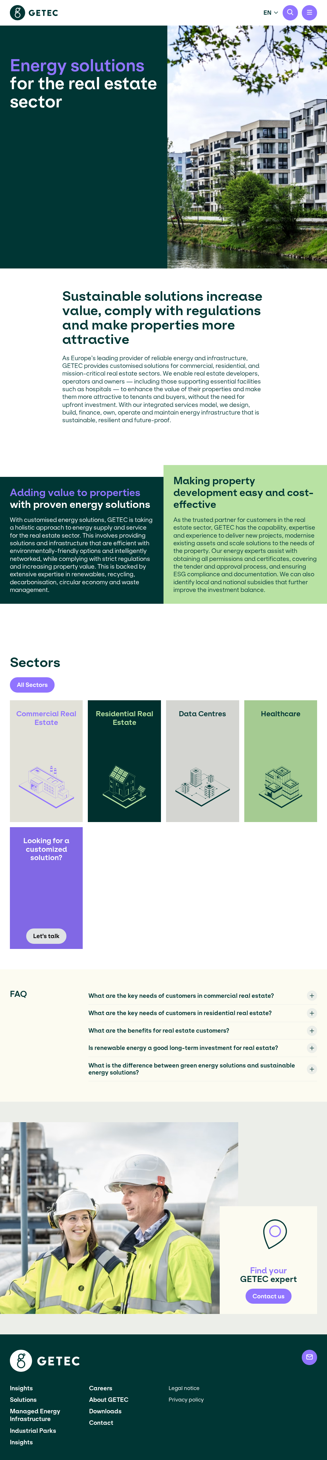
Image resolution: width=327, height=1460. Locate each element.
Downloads (105, 1411)
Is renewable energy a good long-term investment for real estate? (183, 1048)
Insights (21, 1388)
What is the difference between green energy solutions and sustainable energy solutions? (191, 1069)
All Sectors (32, 684)
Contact (101, 1422)
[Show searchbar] (290, 12)
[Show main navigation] (309, 12)
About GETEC (108, 1399)
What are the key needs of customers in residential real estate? (180, 1013)
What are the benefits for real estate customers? (158, 1030)
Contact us (269, 1296)
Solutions (23, 1399)
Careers (100, 1388)
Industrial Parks (33, 1430)
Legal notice (184, 1388)
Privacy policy (186, 1400)
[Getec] (45, 1370)
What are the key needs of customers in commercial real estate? (181, 995)
